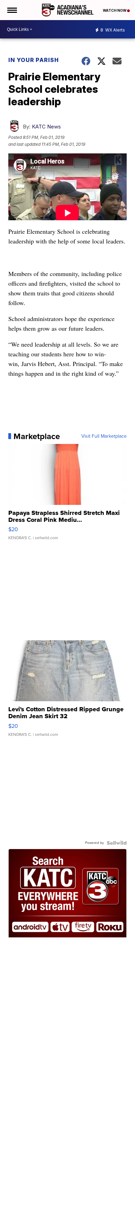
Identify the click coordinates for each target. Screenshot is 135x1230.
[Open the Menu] (11, 10)
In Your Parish (33, 59)
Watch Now (115, 10)
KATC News (46, 126)
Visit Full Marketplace (104, 436)
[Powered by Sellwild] (117, 842)
